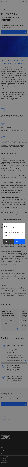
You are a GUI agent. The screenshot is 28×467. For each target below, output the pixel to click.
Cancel (5, 241)
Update (16, 241)
